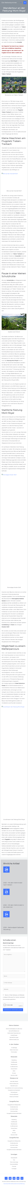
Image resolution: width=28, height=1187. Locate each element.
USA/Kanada (14, 1062)
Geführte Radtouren (14, 1039)
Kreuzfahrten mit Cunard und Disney (14, 1088)
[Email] (22, 1178)
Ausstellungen (14, 1035)
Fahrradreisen (14, 1092)
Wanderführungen (14, 1037)
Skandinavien (14, 1064)
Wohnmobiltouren (14, 1083)
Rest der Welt (14, 1075)
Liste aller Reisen (14, 1081)
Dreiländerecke (14, 1106)
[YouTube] (18, 1178)
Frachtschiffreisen (14, 1094)
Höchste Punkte (14, 1109)
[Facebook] (10, 1178)
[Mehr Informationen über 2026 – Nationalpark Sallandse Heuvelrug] (14, 918)
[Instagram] (14, 1178)
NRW (14, 1071)
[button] (21, 3)
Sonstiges (14, 1168)
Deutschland (14, 1068)
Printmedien (14, 1052)
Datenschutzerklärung (19, 1183)
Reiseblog (14, 1060)
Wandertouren (14, 1085)
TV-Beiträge (14, 1047)
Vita (14, 1159)
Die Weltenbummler (9, 3)
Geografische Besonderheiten (14, 1113)
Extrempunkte (14, 1111)
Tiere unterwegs (14, 1162)
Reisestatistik (14, 1157)
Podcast (14, 1166)
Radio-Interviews (14, 1049)
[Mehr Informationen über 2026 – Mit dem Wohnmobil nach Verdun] (14, 873)
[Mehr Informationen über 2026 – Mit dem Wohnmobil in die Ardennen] (14, 895)
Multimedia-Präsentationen (14, 1033)
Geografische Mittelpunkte (14, 1104)
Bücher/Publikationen (14, 1030)
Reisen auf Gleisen (14, 1096)
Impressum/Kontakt (8, 1183)
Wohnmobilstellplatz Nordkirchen (14, 1028)
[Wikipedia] (6, 1178)
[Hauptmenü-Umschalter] (25, 2)
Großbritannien (14, 1066)
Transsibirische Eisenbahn (14, 1090)
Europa (14, 1073)
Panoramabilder (14, 1164)
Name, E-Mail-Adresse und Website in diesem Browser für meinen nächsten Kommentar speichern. (14, 997)
